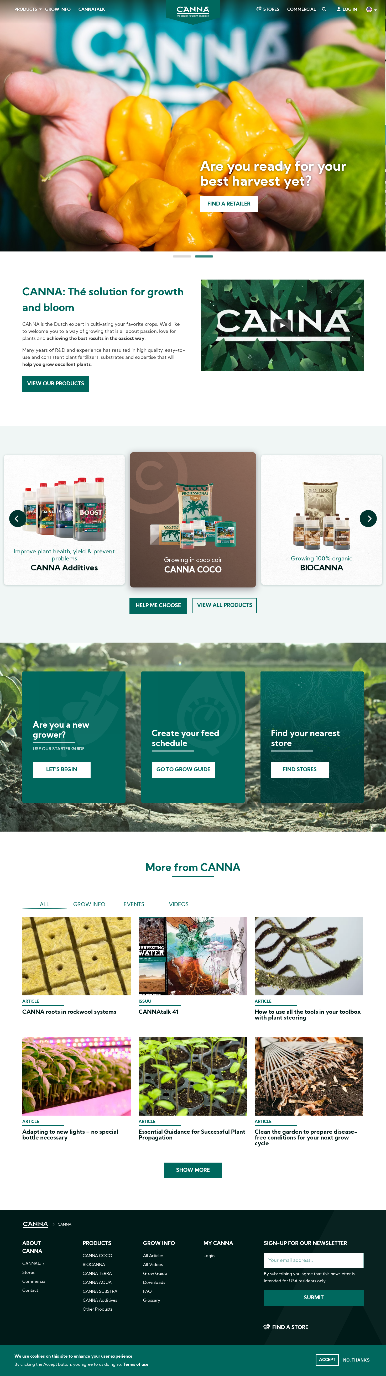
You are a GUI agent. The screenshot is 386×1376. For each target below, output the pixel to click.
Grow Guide (155, 1274)
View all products (224, 605)
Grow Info (58, 10)
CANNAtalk (92, 10)
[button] (182, 256)
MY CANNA (218, 1243)
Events (134, 904)
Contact (30, 1291)
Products (25, 10)
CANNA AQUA (97, 1283)
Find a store (290, 1327)
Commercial (301, 10)
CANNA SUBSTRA (100, 1292)
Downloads (154, 1283)
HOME (35, 1225)
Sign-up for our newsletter (305, 1243)
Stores (271, 10)
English (371, 10)
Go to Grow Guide (183, 770)
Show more (193, 1170)
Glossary (151, 1301)
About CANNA (32, 1247)
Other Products (97, 1309)
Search (324, 9)
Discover (229, 204)
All (44, 904)
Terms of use (135, 1365)
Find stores (300, 770)
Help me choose (158, 605)
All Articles (153, 1256)
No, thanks (356, 1360)
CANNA (64, 1225)
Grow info (159, 1243)
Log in (350, 10)
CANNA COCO (97, 1256)
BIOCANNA (94, 1265)
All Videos (153, 1265)
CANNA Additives (100, 1301)
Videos (179, 904)
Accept (327, 1360)
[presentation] (17, 518)
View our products (55, 384)
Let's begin (61, 770)
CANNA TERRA (97, 1274)
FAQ (147, 1292)
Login (209, 1256)
